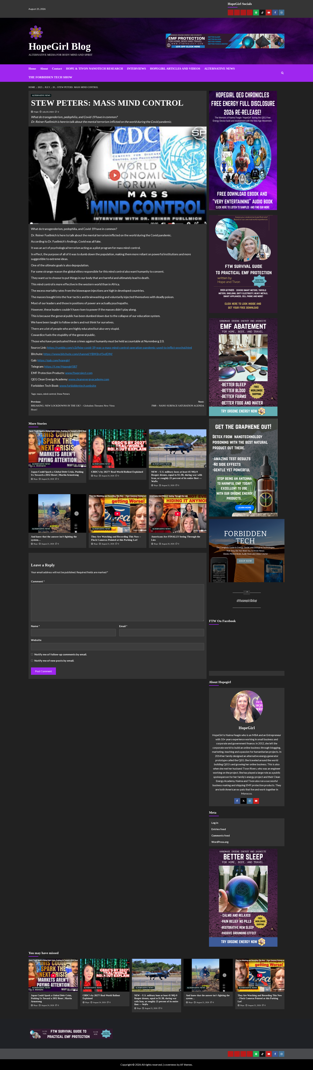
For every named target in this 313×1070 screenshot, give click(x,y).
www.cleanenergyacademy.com (88, 379)
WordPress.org (220, 841)
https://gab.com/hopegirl (53, 360)
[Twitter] (243, 801)
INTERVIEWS (136, 68)
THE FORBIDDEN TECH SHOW (50, 77)
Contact (57, 68)
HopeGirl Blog (60, 46)
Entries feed (218, 829)
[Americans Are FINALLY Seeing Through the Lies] (178, 513)
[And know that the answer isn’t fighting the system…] (57, 513)
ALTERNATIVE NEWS (219, 68)
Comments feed (220, 835)
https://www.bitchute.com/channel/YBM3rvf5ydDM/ (78, 354)
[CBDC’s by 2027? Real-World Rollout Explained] (117, 448)
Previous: (73, 405)
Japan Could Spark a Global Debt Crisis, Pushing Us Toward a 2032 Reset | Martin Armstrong (51, 998)
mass (39, 393)
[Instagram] (281, 12)
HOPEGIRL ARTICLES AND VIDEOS (175, 68)
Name (35, 626)
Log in (214, 822)
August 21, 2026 (168, 485)
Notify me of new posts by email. (54, 660)
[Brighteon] (250, 12)
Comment (38, 581)
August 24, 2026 (47, 479)
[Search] (282, 73)
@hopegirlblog (247, 600)
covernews (170, 1064)
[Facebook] (275, 12)
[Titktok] (262, 12)
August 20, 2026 (168, 544)
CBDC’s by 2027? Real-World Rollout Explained (117, 471)
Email (123, 626)
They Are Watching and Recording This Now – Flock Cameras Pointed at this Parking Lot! (260, 998)
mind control (49, 393)
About (44, 68)
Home (32, 68)
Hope (36, 112)
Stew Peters (63, 393)
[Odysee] (243, 12)
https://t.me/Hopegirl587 (60, 366)
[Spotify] (256, 12)
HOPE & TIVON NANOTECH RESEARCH (94, 68)
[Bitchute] (237, 12)
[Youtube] (269, 12)
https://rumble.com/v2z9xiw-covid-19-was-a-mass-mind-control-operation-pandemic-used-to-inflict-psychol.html (119, 347)
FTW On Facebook (222, 621)
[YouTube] (256, 801)
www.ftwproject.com (78, 373)
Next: (178, 403)
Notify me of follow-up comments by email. (60, 654)
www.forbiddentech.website (78, 385)
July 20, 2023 (48, 112)
